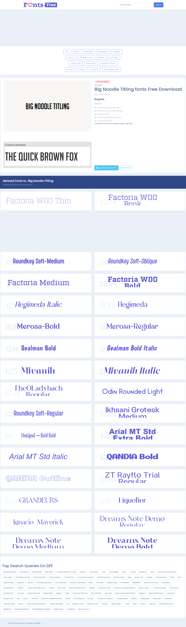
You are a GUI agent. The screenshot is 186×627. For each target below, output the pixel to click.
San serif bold (60, 582)
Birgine (134, 598)
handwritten (114, 572)
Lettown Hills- (116, 604)
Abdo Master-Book (156, 593)
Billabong (7, 609)
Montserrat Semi (10, 572)
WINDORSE (136, 582)
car (18, 598)
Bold (91, 582)
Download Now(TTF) (107, 168)
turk (179, 577)
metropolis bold (104, 588)
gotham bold (119, 577)
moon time (174, 588)
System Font (8, 598)
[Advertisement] (93, 28)
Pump (25, 598)
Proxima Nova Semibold (167, 572)
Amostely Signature (44, 582)
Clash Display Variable (41, 609)
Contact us (30, 623)
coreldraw (71, 609)
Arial (152, 572)
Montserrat (125, 582)
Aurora (30, 582)
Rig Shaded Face (166, 604)
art (68, 604)
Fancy (71, 57)
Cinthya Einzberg (159, 588)
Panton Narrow (55, 577)
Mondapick (24, 572)
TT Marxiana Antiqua (105, 598)
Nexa (135, 604)
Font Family (125, 168)
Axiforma (83, 572)
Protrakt (92, 588)
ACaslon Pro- (9, 593)
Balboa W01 (48, 593)
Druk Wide (61, 588)
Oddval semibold (56, 604)
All (67, 51)
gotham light (9, 582)
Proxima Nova (161, 577)
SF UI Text (99, 582)
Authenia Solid (9, 604)
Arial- (124, 572)
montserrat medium (86, 577)
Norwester (165, 582)
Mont (172, 577)
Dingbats (102, 51)
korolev (149, 577)
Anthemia (143, 572)
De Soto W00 (8, 588)
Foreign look (86, 57)
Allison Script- (144, 588)
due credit (8, 577)
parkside (168, 598)
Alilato (21, 604)
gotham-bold (92, 604)
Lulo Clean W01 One (80, 593)
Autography (145, 598)
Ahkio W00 (49, 572)
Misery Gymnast (33, 593)
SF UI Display (79, 598)
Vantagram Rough (22, 577)
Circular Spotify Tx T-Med (66, 572)
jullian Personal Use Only (36, 604)
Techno (94, 69)
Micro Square (84, 609)
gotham (21, 582)
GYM (67, 593)
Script (70, 69)
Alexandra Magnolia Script (51, 598)
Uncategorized (111, 69)
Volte (127, 604)
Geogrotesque (122, 598)
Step (129, 577)
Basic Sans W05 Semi (36, 588)
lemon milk (139, 577)
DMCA (38, 623)
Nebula (59, 593)
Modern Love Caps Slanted (124, 588)
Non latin (91, 63)
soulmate (170, 593)
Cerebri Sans (58, 609)
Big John (108, 593)
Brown (68, 598)
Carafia (105, 604)
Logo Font (76, 63)
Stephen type (112, 582)
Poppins (142, 593)
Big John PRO (96, 593)
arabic (142, 604)
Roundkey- (94, 572)
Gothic (101, 57)
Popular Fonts (108, 63)
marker (133, 572)
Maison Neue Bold (22, 609)
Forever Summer (103, 577)
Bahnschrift (36, 572)
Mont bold (157, 598)
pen (104, 572)
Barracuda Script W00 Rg (125, 593)
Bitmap (88, 51)
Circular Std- (69, 577)
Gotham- (21, 588)
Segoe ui (152, 604)
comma (34, 598)
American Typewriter (77, 582)
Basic (77, 51)
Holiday (114, 57)
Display (116, 51)
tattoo (82, 69)
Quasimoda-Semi (151, 582)
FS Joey (90, 598)
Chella (51, 588)
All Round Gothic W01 (77, 588)
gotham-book (78, 604)
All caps (21, 593)
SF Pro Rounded (40, 577)
